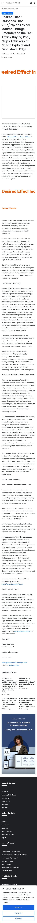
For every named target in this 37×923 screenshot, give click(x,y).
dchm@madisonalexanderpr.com (14, 662)
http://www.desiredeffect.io (12, 584)
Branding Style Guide (9, 795)
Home (5, 9)
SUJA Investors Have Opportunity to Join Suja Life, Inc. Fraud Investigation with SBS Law (9, 702)
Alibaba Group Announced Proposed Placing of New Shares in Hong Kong (27, 682)
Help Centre (6, 801)
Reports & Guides (8, 834)
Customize (18, 913)
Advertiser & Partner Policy (11, 852)
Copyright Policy (7, 861)
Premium (5, 828)
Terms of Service (7, 871)
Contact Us (5, 798)
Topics (4, 838)
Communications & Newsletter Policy (14, 855)
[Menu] (3, 3)
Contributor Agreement (10, 858)
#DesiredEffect (12, 137)
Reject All (18, 919)
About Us (5, 792)
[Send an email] (13, 54)
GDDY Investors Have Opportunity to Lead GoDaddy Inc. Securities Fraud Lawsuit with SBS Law (27, 702)
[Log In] (31, 3)
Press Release (13, 9)
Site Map (5, 808)
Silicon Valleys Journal (9, 885)
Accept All (18, 907)
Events (4, 822)
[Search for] (34, 3)
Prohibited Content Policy (10, 868)
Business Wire (8, 54)
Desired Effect (25, 137)
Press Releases (7, 831)
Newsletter (5, 825)
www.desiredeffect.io (22, 631)
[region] (18, 904)
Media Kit (5, 805)
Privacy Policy (6, 864)
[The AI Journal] (13, 3)
